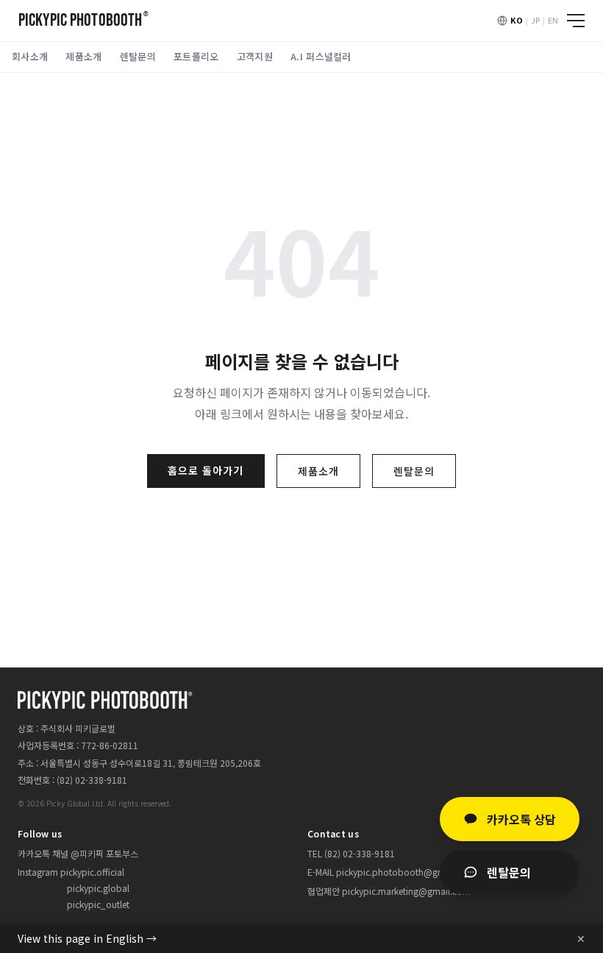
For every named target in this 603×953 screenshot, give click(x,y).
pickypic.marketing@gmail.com (406, 891)
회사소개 (30, 56)
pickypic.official (92, 871)
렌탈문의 (138, 56)
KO (516, 20)
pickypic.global (98, 888)
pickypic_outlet (98, 904)
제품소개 (83, 56)
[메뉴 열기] (576, 20)
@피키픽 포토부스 (104, 853)
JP (535, 20)
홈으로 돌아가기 (206, 470)
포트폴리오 (196, 56)
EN (553, 20)
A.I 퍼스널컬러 (321, 56)
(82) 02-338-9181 (92, 779)
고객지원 (255, 56)
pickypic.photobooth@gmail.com (406, 871)
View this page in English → (87, 938)
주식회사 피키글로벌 (77, 728)
